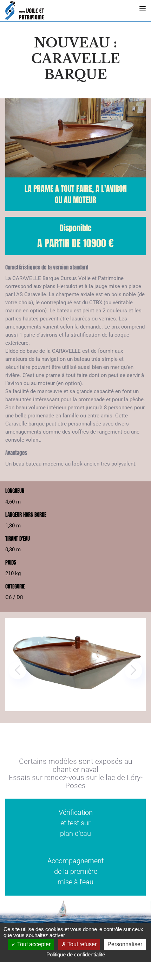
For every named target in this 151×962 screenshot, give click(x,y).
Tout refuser (81, 944)
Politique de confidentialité (75, 954)
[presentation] (17, 670)
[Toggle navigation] (142, 8)
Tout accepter (33, 944)
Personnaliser (124, 944)
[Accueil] (24, 10)
